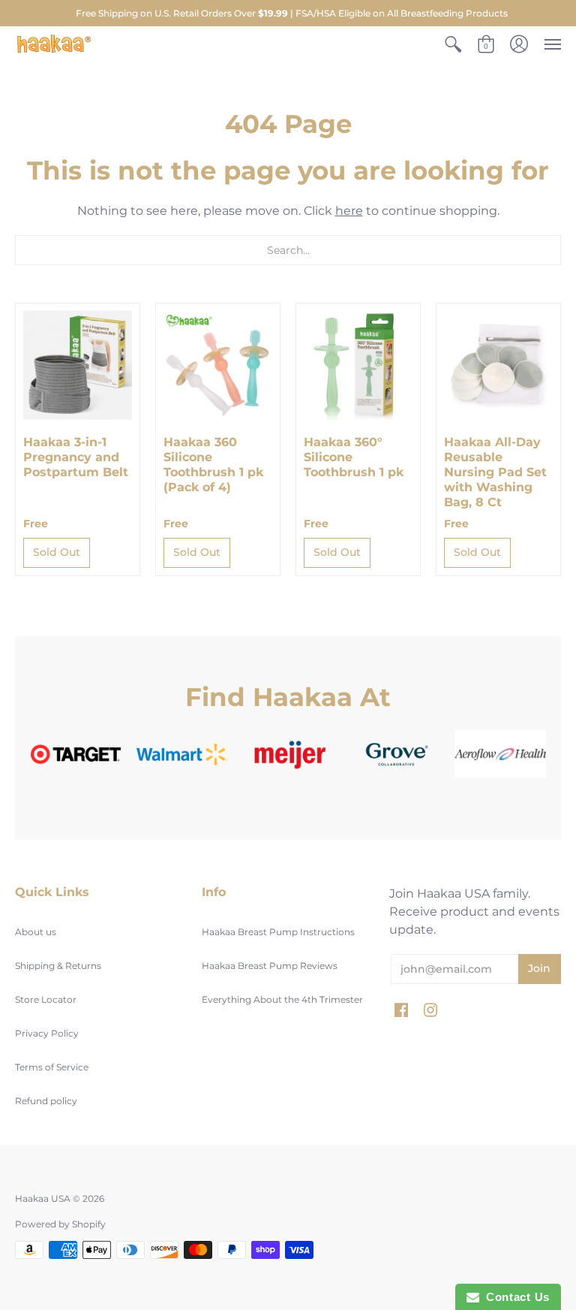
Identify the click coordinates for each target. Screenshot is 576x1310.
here (349, 211)
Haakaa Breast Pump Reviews (270, 965)
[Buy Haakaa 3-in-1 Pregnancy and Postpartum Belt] (77, 365)
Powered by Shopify (60, 1224)
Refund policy (46, 1100)
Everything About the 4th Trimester (282, 999)
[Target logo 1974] (76, 754)
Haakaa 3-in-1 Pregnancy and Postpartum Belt (75, 457)
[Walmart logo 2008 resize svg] (182, 753)
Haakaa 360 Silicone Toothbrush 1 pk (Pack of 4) (213, 464)
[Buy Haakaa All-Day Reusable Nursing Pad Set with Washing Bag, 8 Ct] (498, 365)
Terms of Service (51, 1067)
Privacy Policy (47, 1033)
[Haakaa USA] (54, 44)
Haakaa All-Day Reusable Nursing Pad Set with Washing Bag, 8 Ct (495, 472)
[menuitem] (453, 44)
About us (35, 931)
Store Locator (45, 999)
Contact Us (514, 1296)
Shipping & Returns (58, 965)
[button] (453, 44)
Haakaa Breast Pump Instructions (278, 931)
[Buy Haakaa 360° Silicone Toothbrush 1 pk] (358, 365)
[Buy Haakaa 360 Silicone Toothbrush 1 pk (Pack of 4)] (218, 365)
